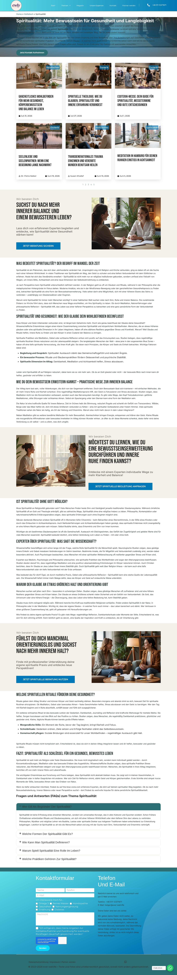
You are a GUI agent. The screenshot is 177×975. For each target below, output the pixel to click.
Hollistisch (28, 14)
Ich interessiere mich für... (49, 900)
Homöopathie (80, 903)
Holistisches (52, 67)
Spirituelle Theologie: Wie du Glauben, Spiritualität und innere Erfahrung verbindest (85, 101)
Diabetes (59, 909)
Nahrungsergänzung (66, 906)
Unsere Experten (97, 5)
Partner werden (128, 5)
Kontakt (113, 5)
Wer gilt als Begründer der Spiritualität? (47, 806)
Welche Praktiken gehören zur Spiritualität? (49, 859)
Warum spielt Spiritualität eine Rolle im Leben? (51, 850)
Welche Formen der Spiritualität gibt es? (47, 834)
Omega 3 (44, 903)
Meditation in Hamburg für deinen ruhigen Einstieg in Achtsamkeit (137, 158)
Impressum (55, 962)
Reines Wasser (61, 903)
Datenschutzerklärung (38, 962)
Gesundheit (45, 906)
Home (19, 14)
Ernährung (44, 909)
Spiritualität (152, 127)
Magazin (80, 5)
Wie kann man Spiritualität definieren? (46, 842)
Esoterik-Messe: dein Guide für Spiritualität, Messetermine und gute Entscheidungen (135, 101)
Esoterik (104, 67)
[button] (88, 806)
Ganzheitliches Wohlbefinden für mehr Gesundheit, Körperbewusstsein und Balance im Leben (36, 103)
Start (53, 5)
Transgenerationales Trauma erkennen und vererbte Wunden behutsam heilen (85, 161)
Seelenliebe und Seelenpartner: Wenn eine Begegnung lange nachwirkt (35, 161)
